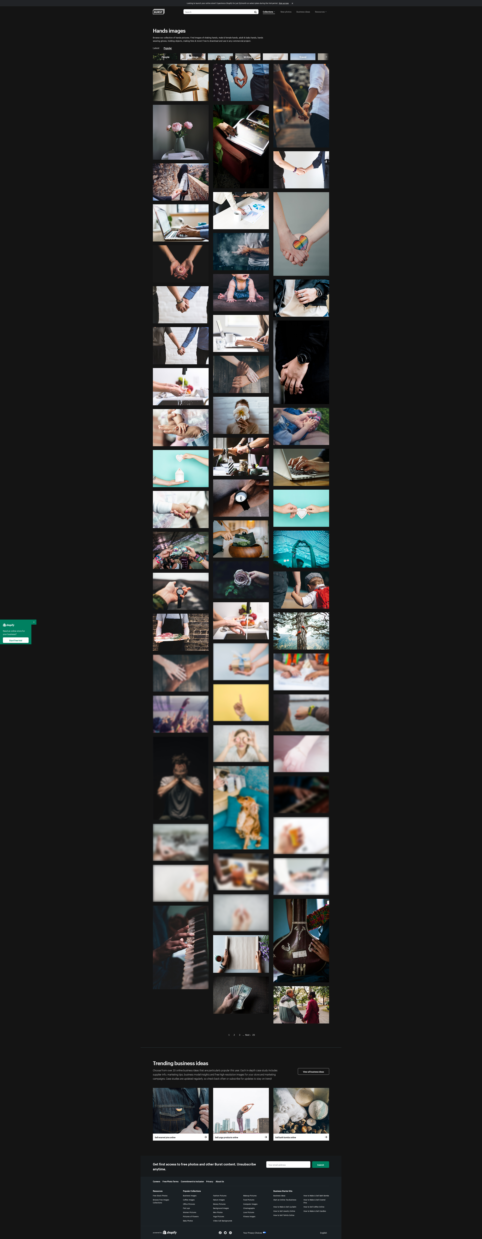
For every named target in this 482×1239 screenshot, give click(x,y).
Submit (320, 1164)
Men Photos (218, 1212)
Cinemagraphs (249, 1208)
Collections (268, 11)
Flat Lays (186, 1208)
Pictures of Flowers (191, 1216)
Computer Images (250, 1203)
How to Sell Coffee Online (314, 1206)
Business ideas (303, 11)
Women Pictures (189, 1212)
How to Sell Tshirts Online (283, 1215)
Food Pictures (248, 1199)
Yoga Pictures (218, 1216)
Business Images (189, 1195)
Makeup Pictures (250, 1195)
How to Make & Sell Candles (315, 1211)
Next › (248, 1034)
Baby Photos (188, 1220)
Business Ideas (279, 1195)
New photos (286, 11)
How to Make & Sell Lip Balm (284, 1206)
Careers (156, 1181)
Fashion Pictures (219, 1195)
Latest (156, 47)
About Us (220, 1181)
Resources (320, 11)
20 (253, 1034)
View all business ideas (313, 1071)
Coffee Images (189, 1199)
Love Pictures (248, 1212)
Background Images (221, 1208)
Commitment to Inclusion (192, 1181)
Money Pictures (219, 1203)
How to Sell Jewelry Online (284, 1211)
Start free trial (15, 640)
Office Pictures (189, 1203)
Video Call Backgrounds (222, 1220)
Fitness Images (249, 1216)
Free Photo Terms (170, 1181)
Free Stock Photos (160, 1195)
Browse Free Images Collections (161, 1201)
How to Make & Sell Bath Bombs (316, 1195)
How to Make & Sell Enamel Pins (314, 1201)
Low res (199, 98)
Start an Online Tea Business (284, 1199)
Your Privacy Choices (252, 1232)
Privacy (209, 1181)
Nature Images (219, 1199)
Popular (168, 47)
